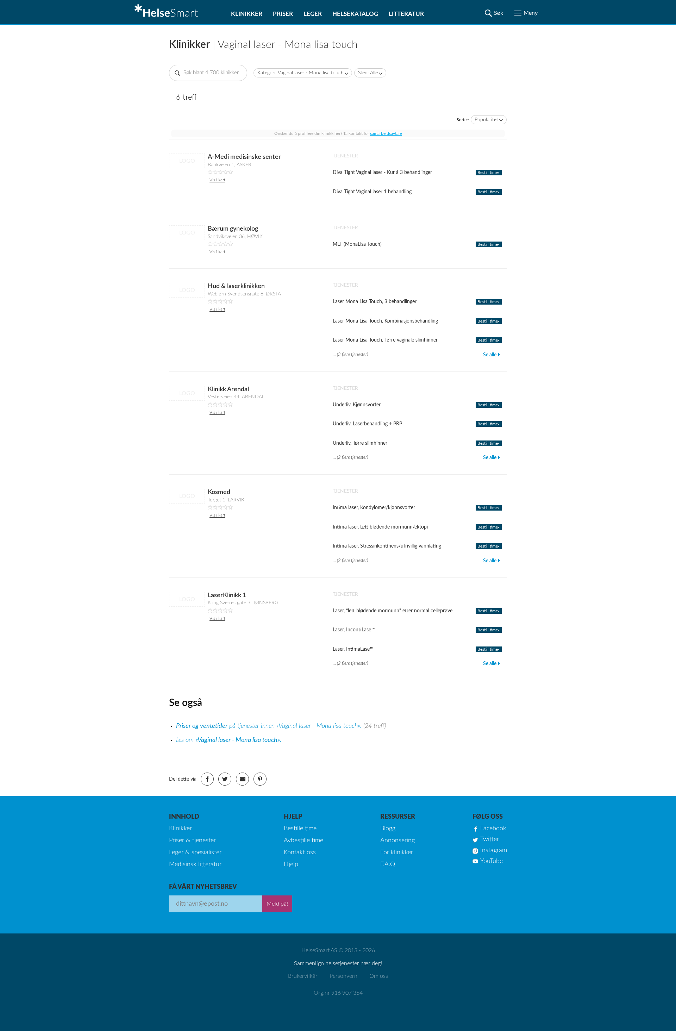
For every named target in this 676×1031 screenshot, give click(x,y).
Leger (312, 14)
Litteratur (406, 14)
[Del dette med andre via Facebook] (207, 779)
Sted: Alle (368, 72)
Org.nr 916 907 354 (338, 993)
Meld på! (277, 904)
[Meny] (526, 13)
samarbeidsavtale (386, 133)
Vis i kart (217, 180)
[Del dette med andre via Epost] (242, 779)
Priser (283, 14)
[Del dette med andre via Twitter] (224, 779)
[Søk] (494, 13)
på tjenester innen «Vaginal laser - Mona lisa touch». (269, 726)
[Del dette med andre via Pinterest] (260, 779)
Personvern (343, 976)
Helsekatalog (355, 14)
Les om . (228, 740)
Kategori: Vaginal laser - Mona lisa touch (300, 72)
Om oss (378, 976)
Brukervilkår (303, 976)
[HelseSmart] (167, 12)
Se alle (489, 354)
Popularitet (486, 119)
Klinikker (246, 14)
